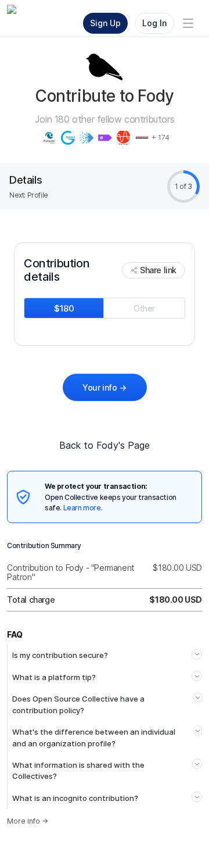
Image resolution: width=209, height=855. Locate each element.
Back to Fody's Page (104, 445)
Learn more (82, 507)
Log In (154, 23)
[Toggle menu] (188, 23)
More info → (27, 821)
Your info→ (104, 387)
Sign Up (105, 23)
